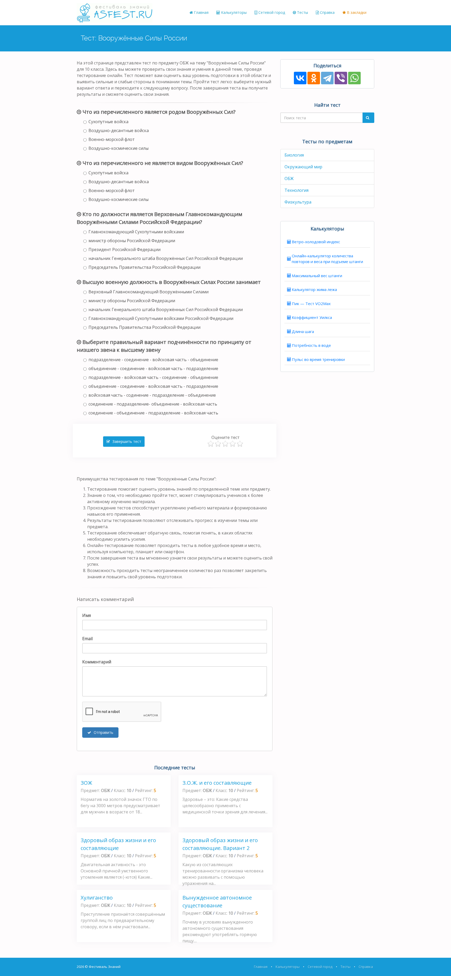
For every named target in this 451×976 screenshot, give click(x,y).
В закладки (356, 12)
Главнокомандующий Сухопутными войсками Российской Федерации (160, 318)
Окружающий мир (303, 167)
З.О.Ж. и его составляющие (217, 782)
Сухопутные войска (108, 121)
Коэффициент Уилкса (312, 317)
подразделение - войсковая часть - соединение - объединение (153, 377)
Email (87, 638)
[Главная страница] (114, 12)
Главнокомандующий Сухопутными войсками (136, 232)
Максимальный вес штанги (317, 275)
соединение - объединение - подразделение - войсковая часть (153, 413)
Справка (327, 12)
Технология (296, 190)
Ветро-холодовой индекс (316, 241)
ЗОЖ (86, 782)
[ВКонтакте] (300, 78)
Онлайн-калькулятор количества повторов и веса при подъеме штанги (327, 258)
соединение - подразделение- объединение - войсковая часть (152, 404)
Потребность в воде (311, 345)
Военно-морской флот (111, 139)
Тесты (302, 12)
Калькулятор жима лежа (314, 289)
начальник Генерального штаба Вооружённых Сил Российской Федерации (165, 258)
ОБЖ (289, 178)
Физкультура (297, 202)
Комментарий (96, 662)
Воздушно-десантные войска (118, 130)
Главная (201, 12)
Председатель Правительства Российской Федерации (144, 267)
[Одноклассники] (313, 78)
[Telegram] (327, 78)
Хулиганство (97, 897)
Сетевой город (271, 12)
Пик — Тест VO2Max (311, 303)
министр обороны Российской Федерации (131, 240)
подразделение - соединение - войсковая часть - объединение (153, 359)
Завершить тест (126, 441)
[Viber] (341, 78)
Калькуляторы (233, 12)
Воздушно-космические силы (118, 148)
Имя (86, 615)
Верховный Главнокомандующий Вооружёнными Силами (148, 292)
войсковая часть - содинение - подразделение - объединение (152, 395)
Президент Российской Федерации (124, 249)
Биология (294, 155)
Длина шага (303, 331)
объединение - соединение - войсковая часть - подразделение (153, 368)
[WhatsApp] (354, 78)
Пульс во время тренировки (318, 359)
